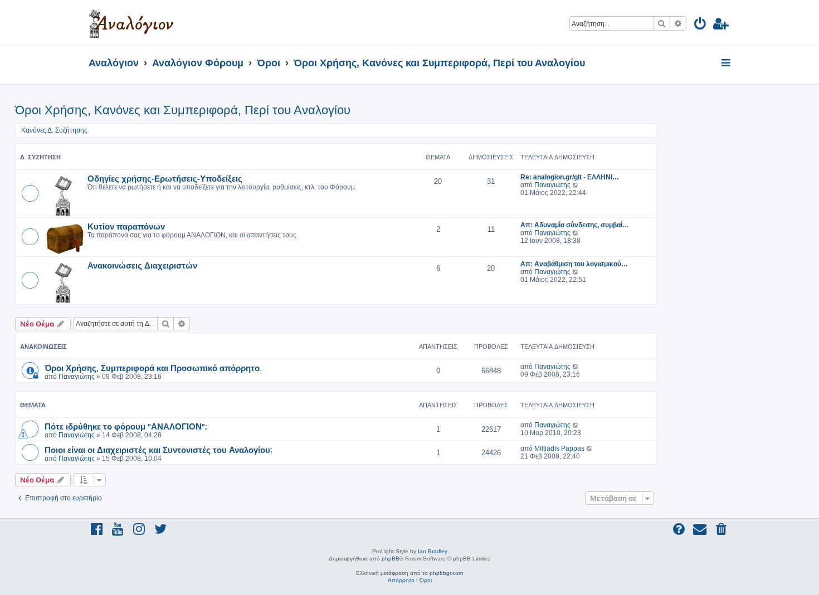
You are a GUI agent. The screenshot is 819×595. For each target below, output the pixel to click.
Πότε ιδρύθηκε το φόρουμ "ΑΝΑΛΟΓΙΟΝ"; (126, 426)
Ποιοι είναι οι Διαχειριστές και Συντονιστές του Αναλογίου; (158, 450)
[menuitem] (700, 25)
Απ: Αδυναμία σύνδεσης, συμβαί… (574, 225)
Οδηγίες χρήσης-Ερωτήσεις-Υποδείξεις (164, 178)
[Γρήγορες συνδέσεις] (726, 63)
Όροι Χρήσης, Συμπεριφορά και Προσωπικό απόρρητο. (153, 368)
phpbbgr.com (446, 573)
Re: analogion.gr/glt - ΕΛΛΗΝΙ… (569, 177)
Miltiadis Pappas (559, 448)
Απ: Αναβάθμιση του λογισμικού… (574, 264)
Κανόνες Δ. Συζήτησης (54, 130)
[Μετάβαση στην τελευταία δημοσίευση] (575, 366)
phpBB (390, 558)
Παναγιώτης (552, 185)
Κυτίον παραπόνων (126, 226)
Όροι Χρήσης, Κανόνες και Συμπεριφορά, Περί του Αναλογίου (182, 110)
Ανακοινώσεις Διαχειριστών (142, 265)
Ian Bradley (432, 551)
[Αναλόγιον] (131, 22)
